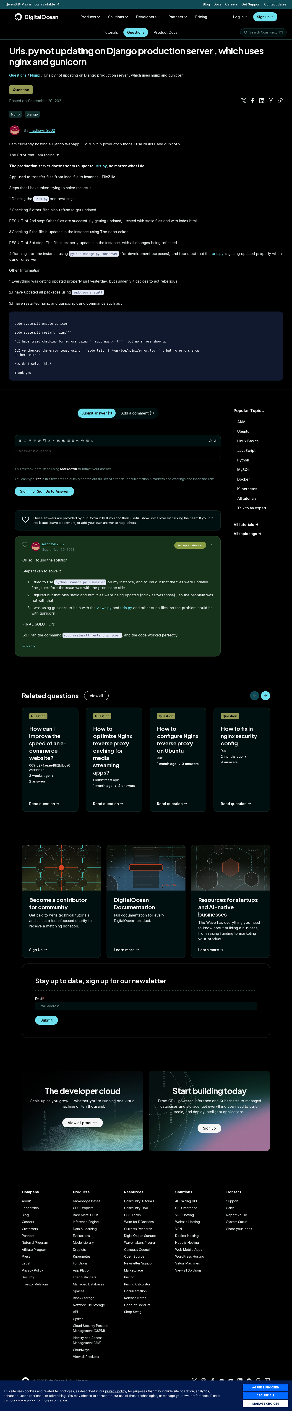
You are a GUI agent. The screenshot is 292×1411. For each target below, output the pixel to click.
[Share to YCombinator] (271, 100)
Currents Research (138, 1229)
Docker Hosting (187, 1236)
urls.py (100, 166)
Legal (26, 1263)
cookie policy (26, 1400)
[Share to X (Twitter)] (243, 100)
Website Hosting (187, 1222)
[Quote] (78, 441)
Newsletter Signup (138, 1263)
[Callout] (82, 441)
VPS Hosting (184, 1215)
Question (21, 90)
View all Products (86, 1357)
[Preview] (210, 441)
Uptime (78, 1319)
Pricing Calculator (137, 1284)
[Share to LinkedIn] (262, 100)
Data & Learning (85, 1229)
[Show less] (211, 544)
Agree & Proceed (265, 1387)
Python (243, 460)
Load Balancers (84, 1277)
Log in (238, 17)
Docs (218, 4)
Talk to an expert (251, 508)
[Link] (39, 441)
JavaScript (246, 450)
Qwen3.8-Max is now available (30, 4)
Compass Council (137, 1249)
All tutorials (246, 498)
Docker (243, 479)
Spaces (78, 1291)
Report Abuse (236, 1215)
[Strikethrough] (34, 441)
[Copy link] (280, 100)
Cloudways (81, 1350)
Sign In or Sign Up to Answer (44, 491)
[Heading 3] (63, 441)
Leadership (30, 1208)
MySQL (243, 469)
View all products (82, 1122)
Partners (28, 1236)
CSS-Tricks (132, 1215)
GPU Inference (186, 1208)
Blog (206, 4)
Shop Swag (132, 1312)
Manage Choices (265, 1403)
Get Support (251, 4)
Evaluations (81, 1236)
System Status (236, 1222)
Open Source (134, 1256)
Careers (231, 4)
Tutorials (110, 32)
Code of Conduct (137, 1305)
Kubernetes (247, 489)
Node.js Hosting (187, 1242)
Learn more (124, 950)
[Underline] (30, 441)
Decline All (265, 1395)
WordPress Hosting (189, 1256)
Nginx (35, 75)
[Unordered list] (68, 441)
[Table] (87, 441)
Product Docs (165, 32)
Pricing (129, 1277)
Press (26, 1256)
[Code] (92, 441)
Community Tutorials (139, 1201)
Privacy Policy (32, 1270)
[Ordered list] (73, 441)
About (26, 1201)
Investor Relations (35, 1284)
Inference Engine (86, 1222)
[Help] (215, 441)
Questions (135, 32)
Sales (230, 1208)
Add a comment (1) (137, 413)
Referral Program (35, 1242)
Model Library (83, 1242)
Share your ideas (239, 1229)
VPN (178, 1229)
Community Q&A (136, 1208)
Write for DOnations (139, 1222)
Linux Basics (247, 441)
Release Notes (135, 1298)
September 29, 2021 (58, 549)
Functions (80, 1263)
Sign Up (36, 950)
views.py (104, 607)
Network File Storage (89, 1305)
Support (232, 1201)
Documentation (135, 1291)
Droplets (79, 1249)
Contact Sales (275, 4)
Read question (42, 803)
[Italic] (25, 441)
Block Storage (83, 1298)
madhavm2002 (42, 130)
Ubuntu (243, 431)
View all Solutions (188, 1270)
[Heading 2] (58, 441)
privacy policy (115, 1391)
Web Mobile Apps (188, 1249)
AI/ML (242, 422)
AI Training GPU (186, 1201)
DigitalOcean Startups (140, 1236)
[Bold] (20, 441)
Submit (46, 1020)
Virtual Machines (187, 1263)
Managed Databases (88, 1284)
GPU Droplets (83, 1208)
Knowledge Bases (86, 1201)
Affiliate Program (34, 1249)
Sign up (263, 17)
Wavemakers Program (140, 1242)
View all (96, 695)
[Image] (44, 441)
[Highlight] (49, 441)
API (75, 1312)
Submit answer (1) (96, 413)
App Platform (82, 1270)
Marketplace (133, 1270)
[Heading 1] (54, 441)
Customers (30, 1229)
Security (28, 1277)
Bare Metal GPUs (85, 1215)
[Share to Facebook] (253, 100)
